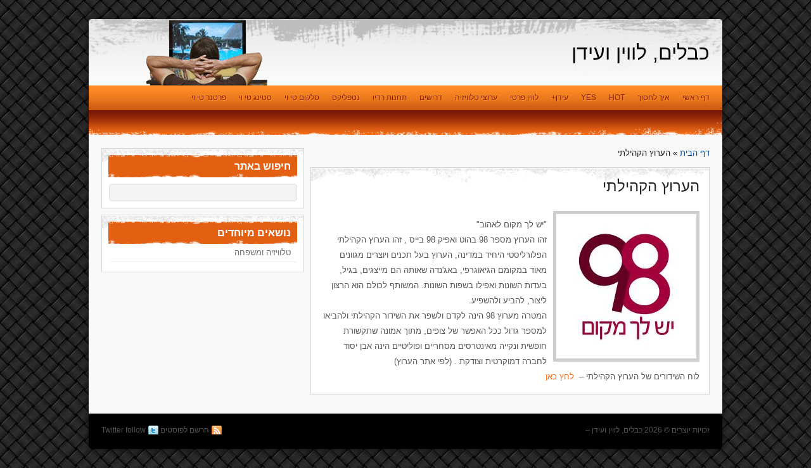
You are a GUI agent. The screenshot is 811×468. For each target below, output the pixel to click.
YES (588, 97)
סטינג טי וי (255, 97)
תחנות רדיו (390, 97)
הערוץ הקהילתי (651, 185)
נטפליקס (346, 97)
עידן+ (559, 97)
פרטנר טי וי (208, 97)
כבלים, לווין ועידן (641, 52)
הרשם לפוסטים (184, 430)
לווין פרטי (524, 97)
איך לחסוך (653, 97)
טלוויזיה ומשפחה (262, 252)
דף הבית (695, 153)
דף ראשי (696, 97)
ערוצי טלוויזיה (476, 97)
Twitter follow (123, 430)
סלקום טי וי (301, 97)
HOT (617, 97)
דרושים (430, 97)
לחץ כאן (560, 376)
